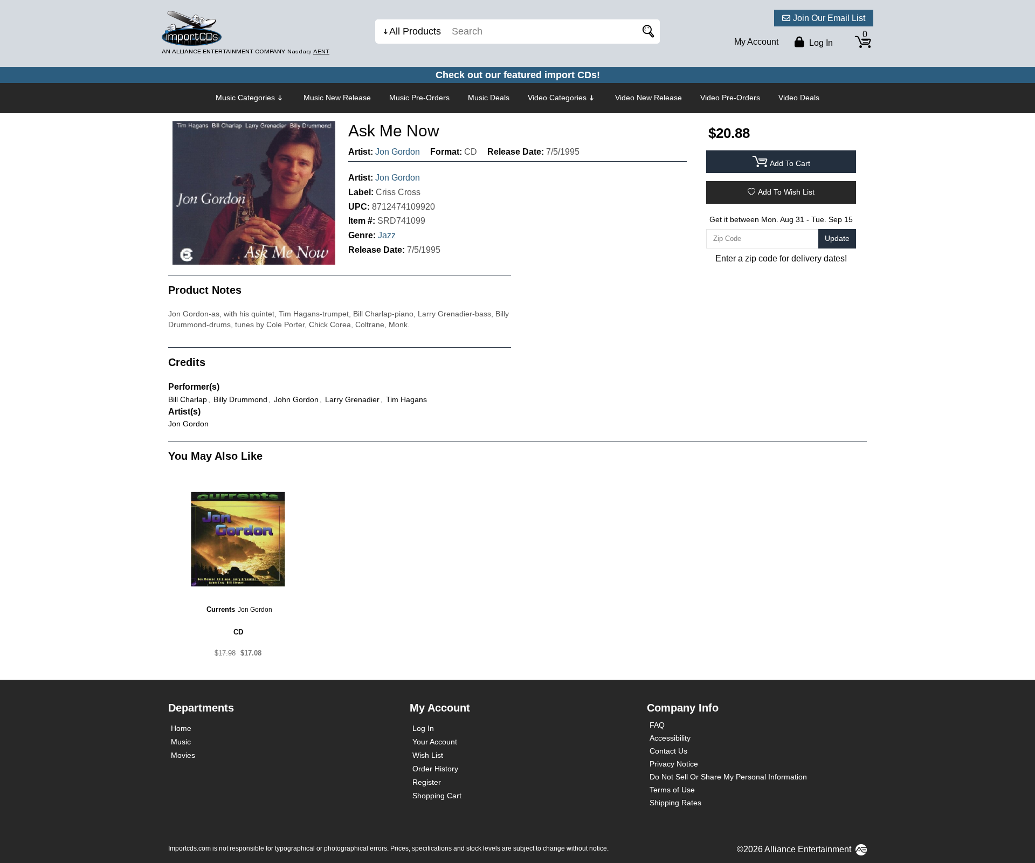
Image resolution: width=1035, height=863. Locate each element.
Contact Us (668, 751)
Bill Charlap (187, 399)
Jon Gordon (397, 151)
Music (181, 741)
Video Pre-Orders (730, 97)
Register (426, 782)
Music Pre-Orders (419, 97)
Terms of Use (672, 789)
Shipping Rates (675, 802)
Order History (435, 768)
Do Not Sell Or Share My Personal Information (728, 776)
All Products (415, 31)
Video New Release (648, 97)
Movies (183, 755)
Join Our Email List (829, 18)
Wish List (427, 755)
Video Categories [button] (557, 97)
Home (181, 728)
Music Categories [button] (245, 97)
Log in (820, 42)
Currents (220, 609)
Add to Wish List (786, 192)
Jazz (387, 235)
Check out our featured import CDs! (518, 75)
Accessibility (670, 738)
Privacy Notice (674, 764)
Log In (423, 728)
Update (837, 238)
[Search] (646, 31)
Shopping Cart (436, 795)
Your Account (434, 741)
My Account (756, 41)
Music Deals (488, 97)
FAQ (657, 725)
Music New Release (337, 97)
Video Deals (798, 97)
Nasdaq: (308, 51)
